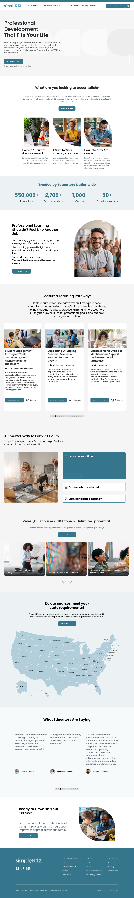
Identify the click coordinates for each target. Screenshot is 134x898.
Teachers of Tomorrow (94, 871)
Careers (89, 867)
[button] (33, 6)
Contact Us (112, 863)
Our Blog (111, 867)
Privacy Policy (100, 890)
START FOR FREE (67, 108)
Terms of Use (113, 890)
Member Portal (113, 871)
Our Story (89, 863)
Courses (65, 871)
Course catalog (67, 535)
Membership (66, 875)
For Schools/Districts (69, 867)
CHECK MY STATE (67, 623)
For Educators (67, 863)
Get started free (115, 6)
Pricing (85, 6)
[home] (12, 6)
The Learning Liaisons (94, 875)
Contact (93, 6)
